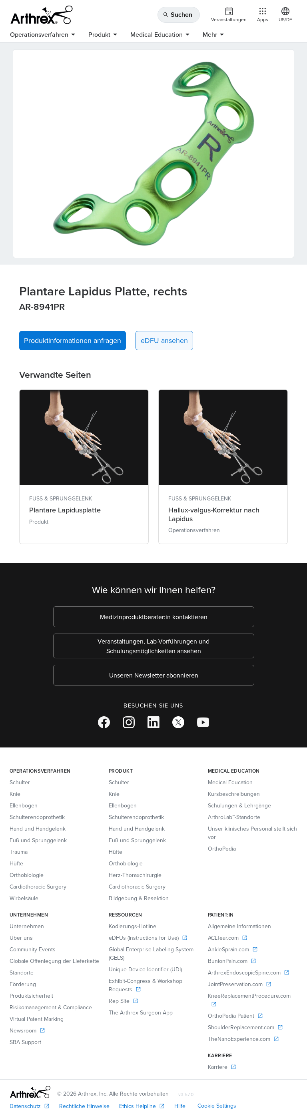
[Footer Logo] (30, 1092)
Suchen (177, 14)
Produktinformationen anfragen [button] (72, 340)
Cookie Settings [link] (216, 1106)
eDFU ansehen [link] (164, 340)
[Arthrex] (42, 15)
